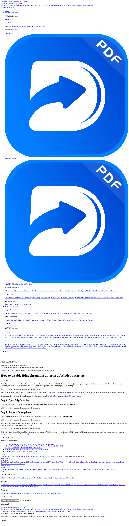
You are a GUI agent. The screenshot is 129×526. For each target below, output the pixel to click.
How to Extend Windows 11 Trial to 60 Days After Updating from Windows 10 (30, 444)
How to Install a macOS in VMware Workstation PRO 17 (19, 469)
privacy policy (99, 516)
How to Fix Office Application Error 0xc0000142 (99, 469)
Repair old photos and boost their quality (30, 485)
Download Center (6, 2)
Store (6, 351)
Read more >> (5, 458)
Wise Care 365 (5, 478)
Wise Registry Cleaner (40, 478)
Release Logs (21, 511)
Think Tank (10, 370)
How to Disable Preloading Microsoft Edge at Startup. (63, 396)
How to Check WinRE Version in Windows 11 (72, 456)
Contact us (13, 511)
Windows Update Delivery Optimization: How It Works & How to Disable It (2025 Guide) (34, 446)
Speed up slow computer (9, 485)
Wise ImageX (15, 478)
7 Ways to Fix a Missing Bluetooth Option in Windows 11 (23, 448)
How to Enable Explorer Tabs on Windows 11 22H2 (21, 451)
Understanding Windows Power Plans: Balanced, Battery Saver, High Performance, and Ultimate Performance (84, 462)
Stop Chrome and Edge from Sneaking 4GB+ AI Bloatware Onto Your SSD (25, 462)
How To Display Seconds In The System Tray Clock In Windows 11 (27, 449)
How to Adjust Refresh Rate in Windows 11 (15, 456)
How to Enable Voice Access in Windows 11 (43, 456)
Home (3, 370)
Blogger (43, 511)
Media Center (22, 2)
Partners (15, 2)
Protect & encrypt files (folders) (108, 485)
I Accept (3, 520)
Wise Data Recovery (26, 478)
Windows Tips (36, 511)
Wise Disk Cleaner (54, 478)
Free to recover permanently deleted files (56, 485)
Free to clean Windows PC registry (27, 486)
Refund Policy (61, 511)
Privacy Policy (51, 511)
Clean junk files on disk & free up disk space (83, 485)
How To (28, 511)
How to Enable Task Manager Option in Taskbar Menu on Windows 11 (60, 469)
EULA (68, 511)
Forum (7, 511)
